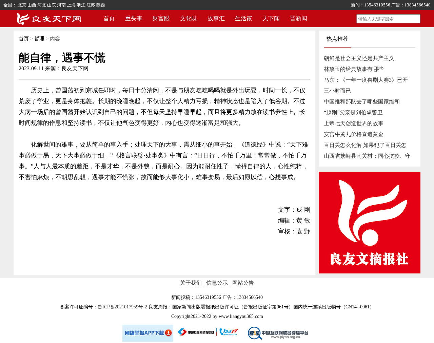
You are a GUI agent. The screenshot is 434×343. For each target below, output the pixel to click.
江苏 (90, 4)
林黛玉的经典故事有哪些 (353, 69)
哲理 (39, 38)
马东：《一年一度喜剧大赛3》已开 (366, 80)
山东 (51, 4)
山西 (31, 4)
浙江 (81, 4)
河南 (61, 4)
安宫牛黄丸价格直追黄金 (353, 134)
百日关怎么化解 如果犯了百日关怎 (365, 145)
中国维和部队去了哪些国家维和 (362, 101)
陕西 (100, 4)
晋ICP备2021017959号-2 (122, 306)
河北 (41, 4)
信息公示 (217, 283)
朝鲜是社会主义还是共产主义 (359, 58)
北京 (22, 4)
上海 (71, 4)
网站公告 (243, 283)
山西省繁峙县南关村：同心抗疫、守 (367, 156)
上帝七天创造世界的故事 (353, 123)
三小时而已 (337, 91)
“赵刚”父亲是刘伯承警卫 (353, 112)
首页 (109, 18)
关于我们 (191, 283)
